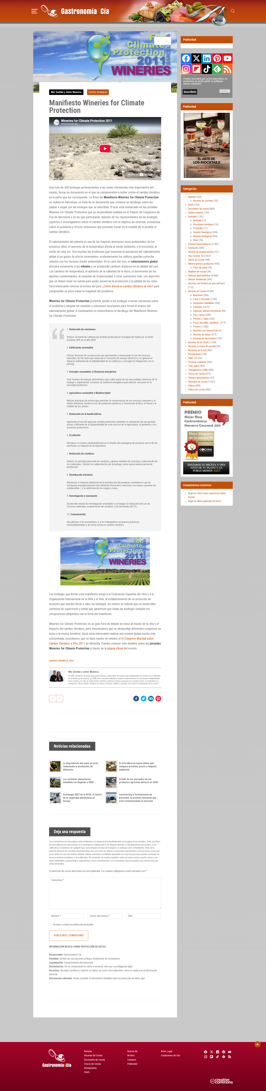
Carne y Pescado (201, 299)
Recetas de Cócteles (203, 200)
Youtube (227, 58)
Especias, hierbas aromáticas (207, 310)
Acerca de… (133, 1051)
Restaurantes (194, 354)
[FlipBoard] (212, 1056)
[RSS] (230, 1056)
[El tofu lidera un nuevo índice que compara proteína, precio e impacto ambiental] (112, 766)
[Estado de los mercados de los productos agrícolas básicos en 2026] (112, 782)
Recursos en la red (197, 350)
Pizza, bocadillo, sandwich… (206, 322)
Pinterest (217, 58)
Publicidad (132, 1063)
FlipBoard (196, 69)
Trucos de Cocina (196, 373)
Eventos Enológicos (98, 92)
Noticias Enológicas (202, 236)
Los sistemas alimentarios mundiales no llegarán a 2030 (78, 781)
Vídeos (191, 385)
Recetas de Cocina (197, 291)
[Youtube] (230, 1051)
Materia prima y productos (201, 263)
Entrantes (197, 306)
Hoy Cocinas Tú (195, 255)
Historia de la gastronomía (200, 251)
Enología (192, 216)
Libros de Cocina (196, 259)
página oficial (115, 648)
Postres (197, 326)
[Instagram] (206, 1056)
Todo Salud (193, 365)
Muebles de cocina (197, 271)
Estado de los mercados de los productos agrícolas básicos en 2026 (138, 781)
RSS (227, 69)
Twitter (196, 58)
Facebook (186, 58)
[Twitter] (212, 1051)
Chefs (191, 204)
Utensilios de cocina (197, 381)
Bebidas (192, 196)
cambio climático (58, 660)
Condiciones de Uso (170, 1055)
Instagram (186, 69)
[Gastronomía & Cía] (75, 11)
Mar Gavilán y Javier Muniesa (66, 92)
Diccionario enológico (203, 224)
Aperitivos (198, 295)
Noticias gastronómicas (199, 275)
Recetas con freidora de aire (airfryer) (206, 283)
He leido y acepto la (73, 924)
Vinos (195, 240)
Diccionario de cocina (198, 208)
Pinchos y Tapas (201, 318)
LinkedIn (207, 58)
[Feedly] (224, 1056)
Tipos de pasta (200, 267)
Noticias (88, 1051)
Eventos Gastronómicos (199, 244)
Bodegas (197, 220)
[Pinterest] (224, 1051)
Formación (193, 247)
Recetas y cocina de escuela (202, 346)
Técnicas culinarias (197, 362)
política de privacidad (83, 924)
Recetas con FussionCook (205, 330)
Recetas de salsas (202, 334)
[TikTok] (218, 1056)
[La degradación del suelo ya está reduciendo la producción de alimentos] (56, 766)
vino (71, 660)
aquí (143, 978)
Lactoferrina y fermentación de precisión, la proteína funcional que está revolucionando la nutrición (137, 797)
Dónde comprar (195, 212)
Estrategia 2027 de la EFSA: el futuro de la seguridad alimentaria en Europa (82, 797)
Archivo (131, 1055)
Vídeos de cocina (196, 389)
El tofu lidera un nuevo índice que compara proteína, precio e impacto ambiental (138, 766)
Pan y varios (199, 314)
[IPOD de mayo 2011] (167, 41)
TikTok (207, 69)
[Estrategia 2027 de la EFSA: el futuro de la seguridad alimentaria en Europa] (56, 798)
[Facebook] (206, 1051)
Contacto (131, 1059)
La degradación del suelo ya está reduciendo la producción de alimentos (80, 766)
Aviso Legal (166, 1051)
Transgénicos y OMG (198, 369)
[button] (34, 10)
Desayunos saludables (203, 303)
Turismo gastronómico (199, 377)
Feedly (217, 69)
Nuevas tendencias (197, 279)
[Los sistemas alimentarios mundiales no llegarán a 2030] (56, 782)
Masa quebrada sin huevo (209, 501)
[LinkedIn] (218, 1051)
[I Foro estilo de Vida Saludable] (158, 41)
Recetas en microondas (204, 338)
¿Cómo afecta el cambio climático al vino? (127, 286)
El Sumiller (198, 228)
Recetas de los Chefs (198, 342)
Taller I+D (192, 358)
